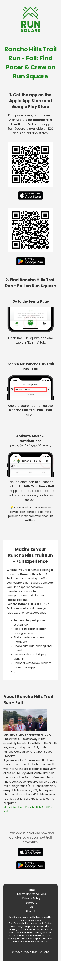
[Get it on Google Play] (30, 266)
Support (31, 903)
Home (31, 890)
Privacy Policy (31, 898)
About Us (31, 911)
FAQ (31, 907)
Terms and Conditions (31, 894)
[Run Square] (30, 31)
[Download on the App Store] (30, 201)
